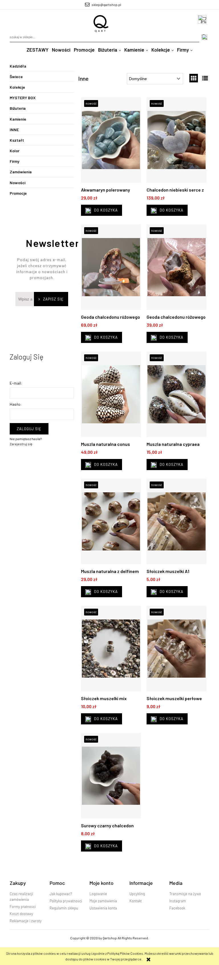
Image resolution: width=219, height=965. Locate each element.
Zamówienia (21, 171)
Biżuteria (18, 108)
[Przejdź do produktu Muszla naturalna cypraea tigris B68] (176, 396)
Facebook (177, 908)
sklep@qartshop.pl (106, 5)
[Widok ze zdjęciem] (193, 78)
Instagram (177, 901)
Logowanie (98, 893)
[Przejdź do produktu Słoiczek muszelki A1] (176, 523)
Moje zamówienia (103, 901)
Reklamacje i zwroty (26, 921)
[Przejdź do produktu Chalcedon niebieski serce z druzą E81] (176, 141)
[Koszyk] (203, 19)
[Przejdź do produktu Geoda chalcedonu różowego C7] (111, 268)
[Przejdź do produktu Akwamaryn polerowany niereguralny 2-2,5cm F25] (111, 141)
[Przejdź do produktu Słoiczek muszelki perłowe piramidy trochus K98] (176, 650)
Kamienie (18, 119)
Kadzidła (18, 66)
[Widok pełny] (205, 78)
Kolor (14, 150)
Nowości (17, 182)
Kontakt (135, 901)
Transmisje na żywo (185, 893)
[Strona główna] (101, 23)
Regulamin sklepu (64, 908)
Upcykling (137, 893)
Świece (16, 76)
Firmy (14, 161)
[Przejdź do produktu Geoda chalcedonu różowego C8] (176, 268)
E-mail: (16, 383)
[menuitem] (37, 49)
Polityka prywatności (66, 901)
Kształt (17, 140)
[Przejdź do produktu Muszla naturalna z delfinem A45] (111, 523)
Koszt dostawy (21, 913)
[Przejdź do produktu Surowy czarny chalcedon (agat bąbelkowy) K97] (111, 777)
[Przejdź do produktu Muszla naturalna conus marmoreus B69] (111, 396)
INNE (14, 129)
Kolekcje (17, 87)
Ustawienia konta (103, 908)
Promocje (18, 193)
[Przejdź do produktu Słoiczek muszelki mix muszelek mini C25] (111, 650)
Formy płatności (23, 906)
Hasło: (16, 404)
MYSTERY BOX (23, 97)
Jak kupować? (61, 893)
